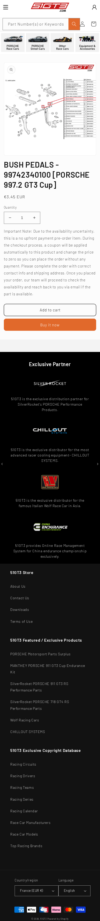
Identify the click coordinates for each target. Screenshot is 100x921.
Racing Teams (22, 787)
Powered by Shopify (58, 919)
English (69, 890)
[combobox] (41, 24)
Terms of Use (21, 621)
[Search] (74, 24)
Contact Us (19, 598)
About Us (18, 586)
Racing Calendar (24, 811)
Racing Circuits (23, 764)
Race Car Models (24, 834)
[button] (93, 24)
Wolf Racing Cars (24, 720)
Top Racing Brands (26, 846)
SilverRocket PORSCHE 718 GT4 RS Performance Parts (39, 704)
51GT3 (43, 919)
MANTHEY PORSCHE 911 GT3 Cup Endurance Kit (47, 668)
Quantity (10, 207)
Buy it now (50, 324)
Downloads (19, 609)
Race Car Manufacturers (30, 822)
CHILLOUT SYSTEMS (27, 731)
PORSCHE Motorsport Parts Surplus (40, 654)
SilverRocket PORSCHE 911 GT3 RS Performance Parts (39, 686)
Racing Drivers (22, 776)
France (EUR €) (31, 890)
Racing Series (22, 799)
